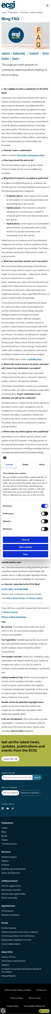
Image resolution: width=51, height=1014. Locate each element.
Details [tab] (26, 464)
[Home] (8, 5)
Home (3, 12)
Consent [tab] (9, 464)
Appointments (8, 906)
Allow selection (25, 547)
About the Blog (36, 12)
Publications (13, 12)
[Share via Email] (13, 808)
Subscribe (9, 759)
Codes (4, 828)
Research (6, 852)
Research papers (9, 857)
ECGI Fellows (7, 911)
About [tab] (42, 464)
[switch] (44, 514)
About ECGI (7, 952)
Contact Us (41, 990)
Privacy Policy (16, 998)
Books (4, 836)
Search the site (8, 773)
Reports (5, 861)
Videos (4, 840)
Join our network (10, 793)
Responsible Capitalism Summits (16, 940)
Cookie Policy (12, 1006)
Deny (25, 554)
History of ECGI (8, 957)
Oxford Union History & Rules (18, 990)
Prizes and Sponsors (10, 873)
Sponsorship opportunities (13, 894)
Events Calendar (8, 928)
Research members (10, 915)
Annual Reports (8, 976)
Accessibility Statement (34, 1006)
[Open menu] (47, 5)
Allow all (25, 540)
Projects (5, 865)
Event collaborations (10, 944)
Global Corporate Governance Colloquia (19, 932)
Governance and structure (13, 961)
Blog (3, 832)
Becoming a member (11, 890)
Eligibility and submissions (13, 869)
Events (4, 923)
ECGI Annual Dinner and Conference (17, 936)
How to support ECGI (11, 886)
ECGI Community (9, 898)
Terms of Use (34, 998)
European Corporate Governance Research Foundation (21, 970)
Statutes (5, 965)
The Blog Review (9, 844)
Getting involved (9, 881)
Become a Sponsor (30, 793)
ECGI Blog (24, 12)
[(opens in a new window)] (2, 808)
